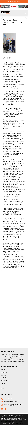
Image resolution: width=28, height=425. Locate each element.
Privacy (3, 388)
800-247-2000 (8, 399)
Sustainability (4, 380)
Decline (11, 423)
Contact (3, 375)
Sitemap (3, 386)
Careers (3, 383)
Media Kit (3, 377)
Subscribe (4, 372)
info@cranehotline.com (10, 401)
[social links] (2, 409)
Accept (4, 423)
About (3, 369)
